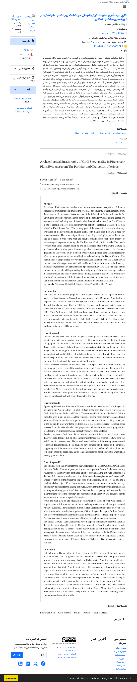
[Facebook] (43, 664)
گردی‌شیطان (104, 133)
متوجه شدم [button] (11, 678)
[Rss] (20, 664)
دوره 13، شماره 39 (16, 17)
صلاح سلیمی (103, 33)
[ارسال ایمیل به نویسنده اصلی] (114, 32)
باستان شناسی (119, 142)
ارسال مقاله (120, 662)
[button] (63, 678)
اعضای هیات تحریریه (120, 657)
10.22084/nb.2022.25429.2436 (108, 46)
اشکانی (76, 133)
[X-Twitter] (35, 664)
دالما (93, 133)
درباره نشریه (120, 651)
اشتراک (17, 654)
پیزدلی (85, 133)
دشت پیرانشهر (119, 133)
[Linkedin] (28, 664)
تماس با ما (121, 665)
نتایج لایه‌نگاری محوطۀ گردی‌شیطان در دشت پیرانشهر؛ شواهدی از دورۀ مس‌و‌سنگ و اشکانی (83, 17)
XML (26, 50)
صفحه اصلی (121, 648)
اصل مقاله (25, 56)
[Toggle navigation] (69, 6)
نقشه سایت (121, 669)
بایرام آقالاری (121, 33)
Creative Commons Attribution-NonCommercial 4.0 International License (66, 652)
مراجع (117, 618)
